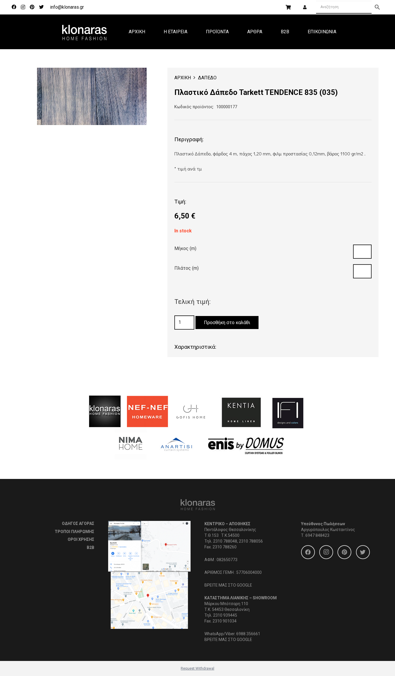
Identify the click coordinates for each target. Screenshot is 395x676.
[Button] (305, 7)
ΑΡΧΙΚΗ (182, 77)
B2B (90, 547)
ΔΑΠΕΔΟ (207, 77)
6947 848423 (317, 535)
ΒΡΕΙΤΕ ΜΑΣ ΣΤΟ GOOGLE (228, 585)
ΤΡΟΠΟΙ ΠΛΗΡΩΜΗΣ (74, 531)
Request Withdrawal (197, 668)
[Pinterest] (32, 7)
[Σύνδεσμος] (84, 32)
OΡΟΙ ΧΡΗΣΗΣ (81, 539)
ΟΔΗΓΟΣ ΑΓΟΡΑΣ (78, 523)
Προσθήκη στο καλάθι (227, 322)
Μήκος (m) (185, 248)
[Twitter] (41, 7)
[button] (137, 77)
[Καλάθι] (288, 7)
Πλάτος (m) (186, 268)
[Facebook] (14, 7)
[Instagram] (23, 7)
